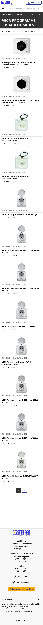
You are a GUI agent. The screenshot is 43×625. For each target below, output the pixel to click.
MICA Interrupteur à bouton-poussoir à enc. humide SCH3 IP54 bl (20, 101)
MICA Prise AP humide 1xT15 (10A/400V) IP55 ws (20, 251)
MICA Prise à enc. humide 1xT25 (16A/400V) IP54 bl (16, 177)
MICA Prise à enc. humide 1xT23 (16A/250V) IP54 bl (16, 139)
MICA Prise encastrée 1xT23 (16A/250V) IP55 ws (19, 401)
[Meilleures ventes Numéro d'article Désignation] (33, 31)
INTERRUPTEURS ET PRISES (25, 15)
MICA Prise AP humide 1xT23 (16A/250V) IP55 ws (20, 289)
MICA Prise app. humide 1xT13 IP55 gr (19, 214)
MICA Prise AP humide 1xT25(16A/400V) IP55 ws (19, 477)
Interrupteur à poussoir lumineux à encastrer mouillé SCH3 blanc (18, 63)
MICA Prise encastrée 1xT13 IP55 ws (18, 326)
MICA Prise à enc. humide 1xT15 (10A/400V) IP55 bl (16, 363)
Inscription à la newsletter (23, 589)
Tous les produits (7, 15)
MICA (40, 15)
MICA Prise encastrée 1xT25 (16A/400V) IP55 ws (19, 439)
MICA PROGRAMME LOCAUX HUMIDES (14, 58)
